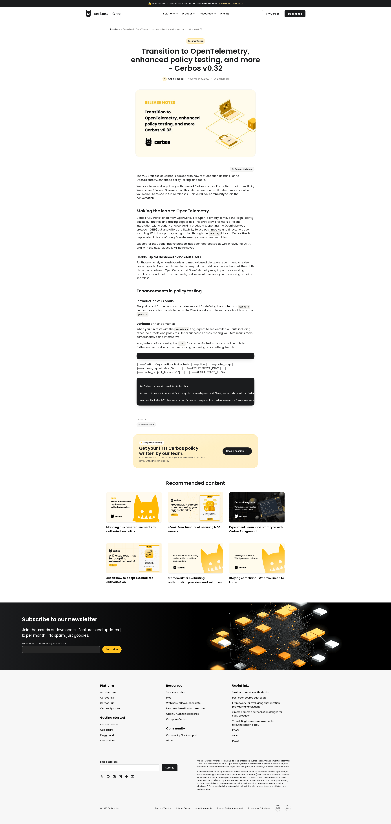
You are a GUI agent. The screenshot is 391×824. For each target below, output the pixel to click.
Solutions (169, 13)
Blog (168, 698)
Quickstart (106, 730)
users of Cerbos (194, 186)
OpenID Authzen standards (182, 714)
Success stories (175, 692)
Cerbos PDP (107, 698)
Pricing (224, 13)
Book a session (235, 451)
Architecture (108, 692)
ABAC (235, 735)
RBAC (235, 730)
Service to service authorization (251, 692)
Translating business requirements (253, 723)
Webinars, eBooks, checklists (183, 703)
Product (187, 13)
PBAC (235, 741)
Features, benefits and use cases (185, 708)
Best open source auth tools (249, 698)
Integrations (107, 740)
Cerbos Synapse (110, 708)
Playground (107, 735)
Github (170, 740)
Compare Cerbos (176, 719)
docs (207, 310)
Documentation (195, 40)
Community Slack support (181, 735)
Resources (206, 13)
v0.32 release (150, 176)
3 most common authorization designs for (257, 714)
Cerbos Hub (107, 703)
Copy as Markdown (243, 169)
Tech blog (115, 29)
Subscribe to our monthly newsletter (44, 643)
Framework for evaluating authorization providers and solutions (256, 705)
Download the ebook (230, 3)
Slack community (213, 194)
